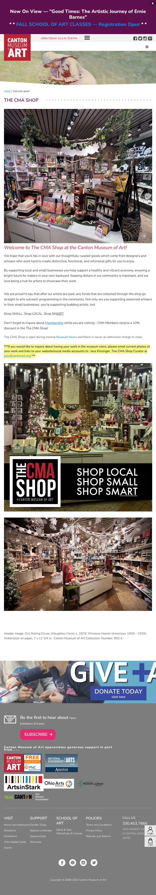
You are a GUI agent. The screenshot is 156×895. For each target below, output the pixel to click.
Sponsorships (38, 836)
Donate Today (118, 691)
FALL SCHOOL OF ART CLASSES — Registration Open (78, 24)
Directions (10, 830)
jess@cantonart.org (17, 356)
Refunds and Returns (98, 836)
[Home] (17, 47)
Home (7, 91)
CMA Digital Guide (15, 842)
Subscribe (36, 734)
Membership (54, 323)
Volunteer (35, 842)
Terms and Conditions (99, 825)
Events (8, 847)
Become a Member (41, 830)
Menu (85, 38)
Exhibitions (10, 836)
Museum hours (66, 337)
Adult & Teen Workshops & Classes (69, 831)
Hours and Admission (17, 825)
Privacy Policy (94, 830)
